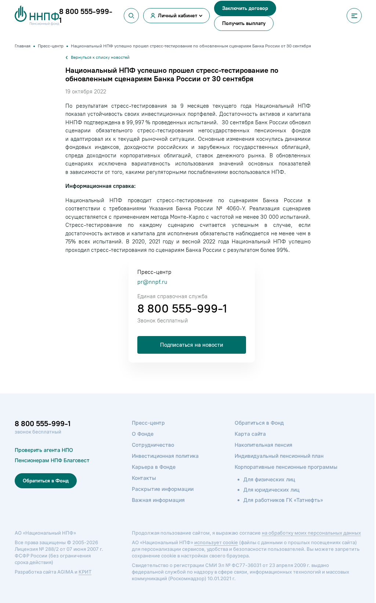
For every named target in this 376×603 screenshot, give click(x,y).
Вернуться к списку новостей (100, 57)
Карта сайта (250, 434)
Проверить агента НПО (44, 450)
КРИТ (85, 572)
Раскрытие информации (163, 489)
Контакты (144, 478)
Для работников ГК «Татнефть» (283, 500)
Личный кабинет (177, 16)
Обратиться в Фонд (46, 481)
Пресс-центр (148, 423)
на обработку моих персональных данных (311, 533)
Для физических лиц (269, 479)
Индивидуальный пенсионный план (279, 456)
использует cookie (216, 542)
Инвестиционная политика (165, 456)
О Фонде (142, 434)
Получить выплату (243, 23)
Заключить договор (245, 8)
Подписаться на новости (191, 345)
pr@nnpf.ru (152, 282)
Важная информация (158, 500)
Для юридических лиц (271, 489)
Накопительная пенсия (263, 445)
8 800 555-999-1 (182, 308)
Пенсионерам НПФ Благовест (52, 460)
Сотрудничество (153, 445)
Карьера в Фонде (154, 467)
